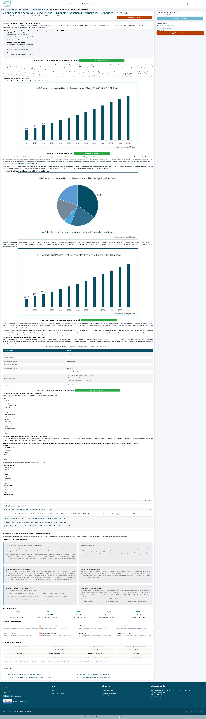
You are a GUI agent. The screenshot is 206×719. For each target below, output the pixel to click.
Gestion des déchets (23, 9)
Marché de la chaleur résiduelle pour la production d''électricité (24, 675)
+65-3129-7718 (159, 696)
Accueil (3, 9)
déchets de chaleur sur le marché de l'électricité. (25, 163)
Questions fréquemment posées (166, 26)
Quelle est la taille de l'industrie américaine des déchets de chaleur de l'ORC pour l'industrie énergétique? (35, 522)
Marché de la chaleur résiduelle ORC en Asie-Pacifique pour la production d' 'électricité (30, 677)
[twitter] (191, 711)
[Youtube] (201, 711)
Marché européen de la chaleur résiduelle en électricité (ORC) (96, 675)
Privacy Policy (113, 717)
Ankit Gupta (141, 501)
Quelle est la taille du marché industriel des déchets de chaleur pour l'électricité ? (28, 509)
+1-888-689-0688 (160, 692)
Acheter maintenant (181, 18)
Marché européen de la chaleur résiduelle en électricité (95, 677)
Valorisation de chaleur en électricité (39, 9)
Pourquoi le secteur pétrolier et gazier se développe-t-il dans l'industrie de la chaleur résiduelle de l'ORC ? (35, 518)
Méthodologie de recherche (164, 28)
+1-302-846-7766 (158, 694)
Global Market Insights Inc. (10, 711)
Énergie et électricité (12, 9)
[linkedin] (186, 711)
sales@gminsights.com (161, 698)
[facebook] (196, 711)
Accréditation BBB (48, 615)
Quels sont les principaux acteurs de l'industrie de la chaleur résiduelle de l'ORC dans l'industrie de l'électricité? (37, 526)
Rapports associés (162, 30)
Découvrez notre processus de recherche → (98, 661)
